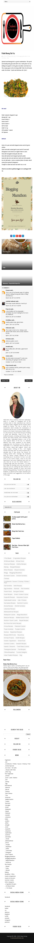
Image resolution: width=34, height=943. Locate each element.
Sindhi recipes (20, 638)
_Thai (6, 795)
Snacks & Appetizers (10, 876)
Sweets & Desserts (10, 878)
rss (5, 910)
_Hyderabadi (8, 833)
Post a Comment (8, 374)
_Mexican (7, 787)
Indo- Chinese (22, 600)
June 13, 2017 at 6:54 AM (12, 352)
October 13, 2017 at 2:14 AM (13, 362)
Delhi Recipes (18, 586)
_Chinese (7, 791)
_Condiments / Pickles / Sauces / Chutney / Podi (17, 764)
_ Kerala (7, 839)
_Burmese (7, 803)
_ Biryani (7, 866)
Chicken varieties (21, 576)
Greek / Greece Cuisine (21, 594)
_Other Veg (8, 772)
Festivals (16, 588)
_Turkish (7, 801)
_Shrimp (7, 781)
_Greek (6, 807)
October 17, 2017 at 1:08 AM (13, 371)
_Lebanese (8, 817)
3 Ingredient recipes (19, 558)
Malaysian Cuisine (9, 615)
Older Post (28, 380)
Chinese (6, 578)
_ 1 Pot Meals (8, 888)
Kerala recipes (8, 606)
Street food (21, 641)
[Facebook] (17, 5)
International (8, 785)
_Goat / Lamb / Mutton (11, 777)
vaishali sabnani (10, 301)
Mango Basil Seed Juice (18, 531)
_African (7, 789)
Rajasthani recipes (16, 632)
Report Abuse (6, 660)
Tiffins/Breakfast (9, 652)
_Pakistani (7, 813)
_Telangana (8, 852)
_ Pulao (7, 868)
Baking (6, 567)
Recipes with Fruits (10, 635)
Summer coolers (9, 644)
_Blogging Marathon (10, 858)
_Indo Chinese (8, 793)
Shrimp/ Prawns (9, 638)
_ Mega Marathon (9, 860)
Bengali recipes (15, 567)
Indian (6, 819)
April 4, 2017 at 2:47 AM (12, 335)
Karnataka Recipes (10, 603)
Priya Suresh (9, 365)
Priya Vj (8, 309)
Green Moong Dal (6, 252)
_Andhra (7, 821)
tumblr (6, 916)
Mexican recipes (9, 617)
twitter (6, 908)
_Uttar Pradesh (9, 854)
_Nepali (7, 811)
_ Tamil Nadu (8, 850)
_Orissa (7, 842)
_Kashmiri (7, 835)
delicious (7, 912)
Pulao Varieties (8, 629)
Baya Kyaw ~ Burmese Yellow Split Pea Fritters (20, 546)
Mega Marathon (22, 615)
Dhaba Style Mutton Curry (18, 524)
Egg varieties (8, 588)
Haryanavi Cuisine (22, 597)
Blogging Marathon (23, 56)
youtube (7, 918)
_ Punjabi (7, 844)
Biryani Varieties (20, 570)
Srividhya (8, 320)
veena (7, 356)
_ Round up (8, 862)
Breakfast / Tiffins (9, 874)
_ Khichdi (7, 870)
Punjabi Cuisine (20, 629)
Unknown (8, 328)
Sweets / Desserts (9, 646)
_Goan (6, 827)
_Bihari (6, 823)
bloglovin (7, 914)
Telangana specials (10, 649)
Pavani (8, 290)
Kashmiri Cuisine (22, 603)
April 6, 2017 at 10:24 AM (12, 343)
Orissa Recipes (8, 626)
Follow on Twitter (10, 484)
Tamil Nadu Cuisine (23, 646)
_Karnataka (8, 837)
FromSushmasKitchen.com (17, 938)
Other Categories (9, 882)
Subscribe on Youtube (11, 492)
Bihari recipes (8, 570)
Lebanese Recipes (9, 609)
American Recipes (9, 564)
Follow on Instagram (10, 496)
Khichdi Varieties (20, 606)
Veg (8, 58)
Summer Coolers (9, 880)
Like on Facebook (9, 488)
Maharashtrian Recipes (11, 612)
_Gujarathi (7, 829)
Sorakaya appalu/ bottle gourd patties (19, 518)
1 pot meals (7, 558)
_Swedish (7, 815)
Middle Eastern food (22, 617)
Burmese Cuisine (9, 576)
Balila (4, 267)
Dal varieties (8, 586)
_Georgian (7, 805)
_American (7, 797)
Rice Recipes (8, 864)
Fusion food (8, 591)
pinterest (7, 922)
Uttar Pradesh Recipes (11, 655)
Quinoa (6, 632)
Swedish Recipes (21, 644)
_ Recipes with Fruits (10, 770)
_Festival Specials (9, 766)
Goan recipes (8, 594)
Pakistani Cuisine (20, 626)
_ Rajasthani (8, 846)
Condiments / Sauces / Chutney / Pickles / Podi (16, 582)
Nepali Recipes (23, 620)
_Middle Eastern (9, 799)
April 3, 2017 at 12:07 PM (12, 324)
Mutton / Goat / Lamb (10, 620)
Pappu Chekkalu (16, 538)
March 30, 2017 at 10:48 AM (13, 316)
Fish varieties (25, 588)
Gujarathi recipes (9, 597)
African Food (20, 561)
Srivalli (8, 346)
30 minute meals (9, 561)
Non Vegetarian (9, 773)
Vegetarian (8, 760)
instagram (7, 920)
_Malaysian (8, 809)
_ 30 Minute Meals (10, 886)
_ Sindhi (7, 848)
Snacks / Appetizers (10, 641)
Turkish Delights (21, 652)
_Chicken (7, 775)
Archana (8, 339)
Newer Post (5, 380)
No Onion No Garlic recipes (12, 623)
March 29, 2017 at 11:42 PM (13, 305)
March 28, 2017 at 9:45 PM (13, 298)
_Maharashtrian (9, 841)
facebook (7, 897)
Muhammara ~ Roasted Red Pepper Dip (11, 283)
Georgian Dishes (18, 591)
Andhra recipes (21, 564)
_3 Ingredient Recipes (10, 884)
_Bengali (7, 825)
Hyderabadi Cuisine (10, 600)
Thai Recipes (22, 649)
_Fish (6, 779)
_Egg (6, 783)
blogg (6, 573)
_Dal (6, 762)
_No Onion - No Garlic (11, 768)
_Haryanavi (8, 831)
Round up (21, 635)
